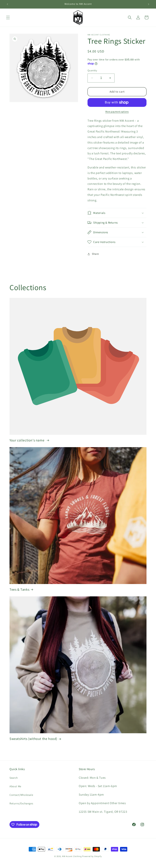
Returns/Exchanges (21, 803)
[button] (8, 17)
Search (14, 777)
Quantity (92, 70)
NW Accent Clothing (72, 856)
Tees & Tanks (19, 589)
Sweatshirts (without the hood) (33, 738)
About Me (15, 786)
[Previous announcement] (7, 4)
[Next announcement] (148, 4)
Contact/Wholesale (21, 795)
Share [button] (95, 254)
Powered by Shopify (92, 856)
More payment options (117, 111)
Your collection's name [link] (27, 440)
